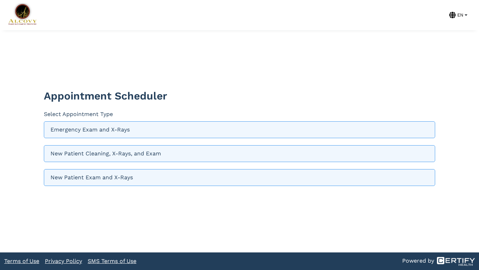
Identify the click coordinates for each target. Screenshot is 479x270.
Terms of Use (21, 261)
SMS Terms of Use (112, 261)
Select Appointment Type (78, 114)
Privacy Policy (63, 261)
